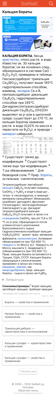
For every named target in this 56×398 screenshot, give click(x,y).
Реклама (28, 387)
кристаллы (10, 59)
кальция (7, 187)
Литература (15, 279)
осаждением (10, 218)
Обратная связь (28, 390)
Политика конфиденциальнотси (28, 393)
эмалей (21, 266)
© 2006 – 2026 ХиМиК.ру (28, 384)
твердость (9, 244)
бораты (46, 175)
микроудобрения (13, 270)
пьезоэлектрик (27, 238)
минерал (9, 134)
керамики (8, 266)
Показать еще (28, 371)
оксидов (23, 91)
